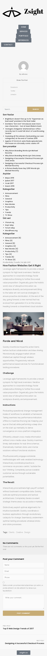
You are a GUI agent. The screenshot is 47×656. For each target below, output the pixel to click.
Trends (8, 212)
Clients (11, 532)
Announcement (11, 193)
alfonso (24, 74)
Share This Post (22, 80)
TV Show (8, 215)
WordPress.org (11, 230)
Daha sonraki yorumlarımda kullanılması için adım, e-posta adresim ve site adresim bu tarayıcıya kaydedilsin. (23, 588)
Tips (7, 210)
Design (27, 532)
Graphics (9, 201)
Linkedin (13, 94)
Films (7, 196)
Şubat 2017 (9, 180)
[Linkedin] (4, 52)
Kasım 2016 (9, 186)
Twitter (12, 91)
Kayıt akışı (9, 225)
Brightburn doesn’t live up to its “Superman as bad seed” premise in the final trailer (24, 120)
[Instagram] (16, 52)
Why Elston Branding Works (16, 150)
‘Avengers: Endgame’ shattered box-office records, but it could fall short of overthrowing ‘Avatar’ (24, 131)
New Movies (10, 204)
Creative (19, 532)
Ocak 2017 (9, 183)
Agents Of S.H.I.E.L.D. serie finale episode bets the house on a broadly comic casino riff (23, 142)
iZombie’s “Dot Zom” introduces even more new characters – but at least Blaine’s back (23, 125)
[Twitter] (10, 52)
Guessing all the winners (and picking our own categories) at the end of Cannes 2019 (24, 137)
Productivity (10, 207)
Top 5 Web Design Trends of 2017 (18, 627)
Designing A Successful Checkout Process (22, 158)
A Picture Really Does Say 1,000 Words (20, 168)
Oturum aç (9, 222)
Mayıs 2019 (9, 178)
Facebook (14, 87)
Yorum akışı (10, 228)
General (8, 199)
